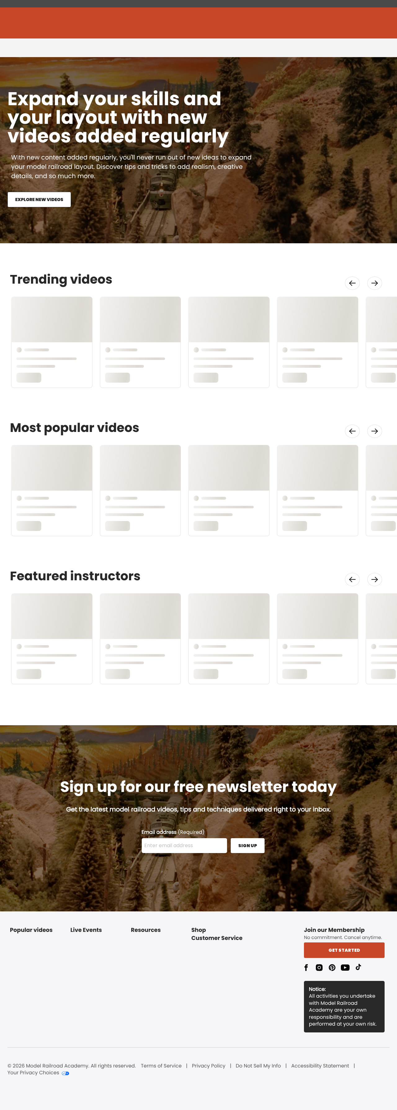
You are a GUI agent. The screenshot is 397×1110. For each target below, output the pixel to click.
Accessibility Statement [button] (320, 1066)
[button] (352, 283)
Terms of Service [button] (161, 1066)
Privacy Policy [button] (208, 1066)
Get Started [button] (344, 950)
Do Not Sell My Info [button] (258, 1066)
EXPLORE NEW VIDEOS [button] (39, 199)
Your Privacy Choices (33, 1072)
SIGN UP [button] (247, 846)
